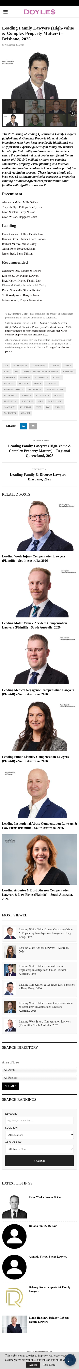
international (55, 389)
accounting (39, 365)
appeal (55, 365)
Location (11, 1128)
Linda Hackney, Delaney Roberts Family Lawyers (49, 1320)
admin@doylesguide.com (43, 1351)
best (7, 371)
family (37, 383)
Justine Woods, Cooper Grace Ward (22, 300)
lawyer (26, 395)
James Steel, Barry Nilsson (17, 253)
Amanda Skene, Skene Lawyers (48, 1257)
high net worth (13, 389)
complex (25, 377)
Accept (33, 1365)
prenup (58, 395)
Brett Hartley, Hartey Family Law (21, 280)
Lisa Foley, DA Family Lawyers (20, 275)
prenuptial (10, 401)
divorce (24, 383)
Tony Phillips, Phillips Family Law (22, 207)
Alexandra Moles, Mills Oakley (20, 202)
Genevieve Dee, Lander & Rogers (21, 271)
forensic (51, 383)
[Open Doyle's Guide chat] (70, 1360)
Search (39, 1161)
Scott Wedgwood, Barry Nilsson (20, 295)
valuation (10, 413)
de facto (9, 383)
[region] (39, 89)
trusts (59, 407)
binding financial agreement (40, 371)
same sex (9, 407)
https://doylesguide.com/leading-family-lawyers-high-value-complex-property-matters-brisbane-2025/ (36, 332)
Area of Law (13, 1142)
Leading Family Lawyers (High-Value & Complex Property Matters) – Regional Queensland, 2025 (39, 451)
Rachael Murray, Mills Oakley (19, 244)
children (9, 377)
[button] (13, 106)
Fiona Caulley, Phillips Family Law (22, 234)
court (57, 377)
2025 (6, 365)
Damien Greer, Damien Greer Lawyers (24, 239)
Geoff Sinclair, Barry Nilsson (18, 212)
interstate (10, 395)
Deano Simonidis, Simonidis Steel (21, 290)
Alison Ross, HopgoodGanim (18, 248)
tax (38, 407)
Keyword (11, 1114)
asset (67, 365)
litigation (42, 395)
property (27, 401)
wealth (25, 413)
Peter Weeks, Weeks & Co (45, 1197)
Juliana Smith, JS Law (43, 1226)
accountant (20, 365)
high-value (34, 389)
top (48, 407)
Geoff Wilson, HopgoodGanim (19, 217)
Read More (49, 1364)
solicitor (25, 407)
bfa (16, 371)
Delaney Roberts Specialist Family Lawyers (49, 1289)
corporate (41, 377)
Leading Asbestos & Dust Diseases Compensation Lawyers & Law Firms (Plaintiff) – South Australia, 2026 (37, 895)
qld (40, 401)
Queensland (55, 401)
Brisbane (68, 371)
